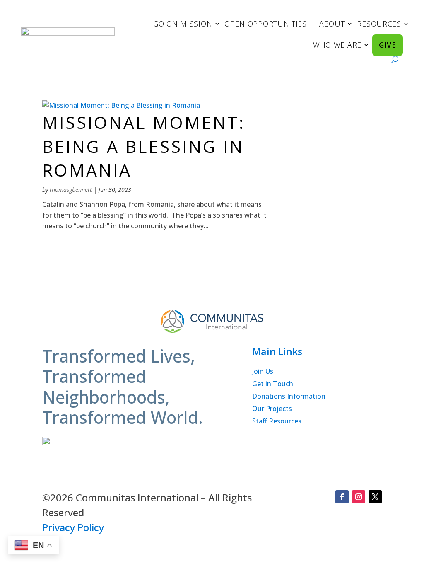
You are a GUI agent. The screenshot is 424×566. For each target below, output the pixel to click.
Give (387, 45)
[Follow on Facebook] (342, 496)
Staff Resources (276, 422)
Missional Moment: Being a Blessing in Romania (143, 146)
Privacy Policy (73, 527)
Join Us (262, 372)
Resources (379, 24)
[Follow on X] (375, 496)
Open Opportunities (265, 24)
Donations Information (288, 397)
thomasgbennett (71, 190)
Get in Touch (272, 384)
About (332, 24)
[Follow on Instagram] (358, 496)
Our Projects (272, 409)
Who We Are (337, 45)
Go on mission (182, 24)
